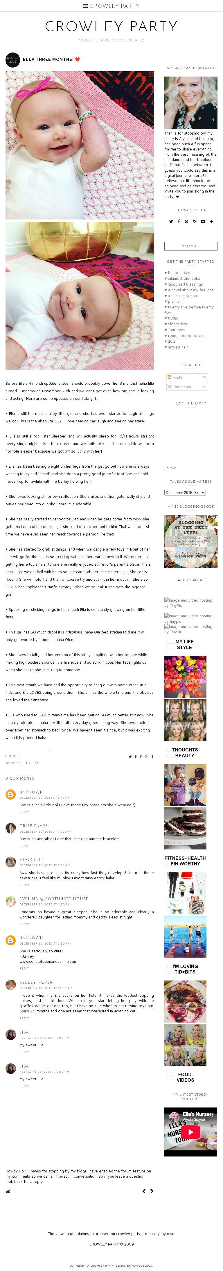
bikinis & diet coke (182, 278)
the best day (177, 272)
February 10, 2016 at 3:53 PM (44, 1037)
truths (171, 318)
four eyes (174, 329)
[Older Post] (152, 1191)
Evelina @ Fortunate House (54, 898)
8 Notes (13, 756)
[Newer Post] (144, 1191)
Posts (176, 377)
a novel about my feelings (189, 290)
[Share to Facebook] (136, 756)
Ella (23, 763)
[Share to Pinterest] (141, 756)
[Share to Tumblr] (152, 756)
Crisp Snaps (33, 825)
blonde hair (176, 324)
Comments (181, 386)
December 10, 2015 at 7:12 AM (45, 831)
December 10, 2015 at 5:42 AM (45, 797)
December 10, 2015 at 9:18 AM (45, 865)
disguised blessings (183, 284)
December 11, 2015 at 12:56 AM (46, 988)
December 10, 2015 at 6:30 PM (45, 904)
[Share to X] (130, 756)
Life (35, 763)
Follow (170, 468)
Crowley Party (114, 6)
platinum (173, 301)
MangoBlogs (142, 1266)
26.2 (169, 341)
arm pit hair (176, 347)
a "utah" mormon (180, 295)
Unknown (31, 792)
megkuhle (31, 859)
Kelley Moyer (36, 982)
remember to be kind (185, 335)
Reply (24, 812)
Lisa (24, 1032)
